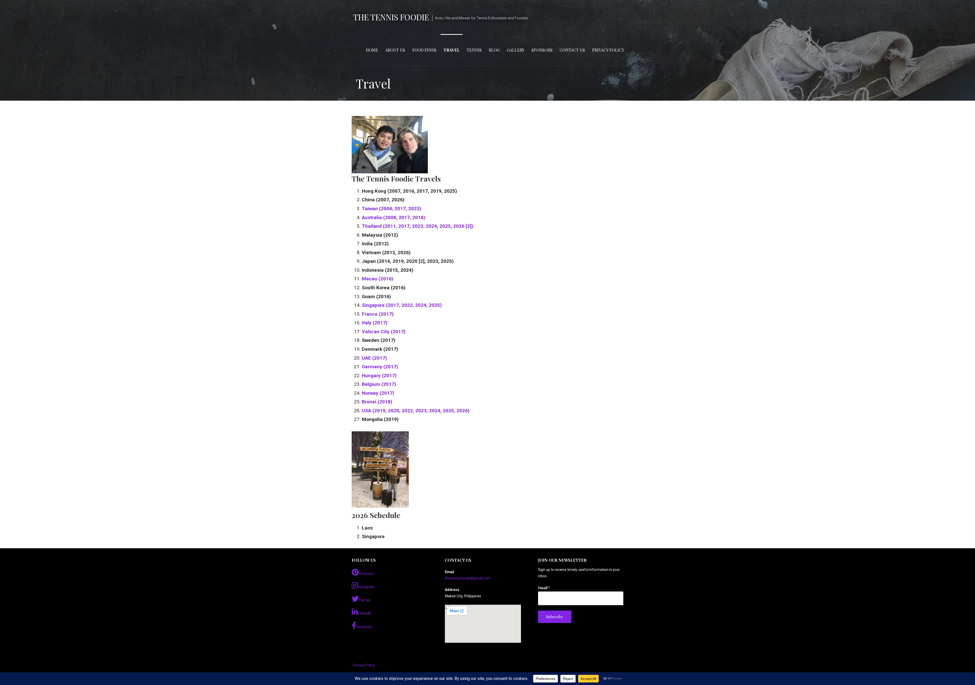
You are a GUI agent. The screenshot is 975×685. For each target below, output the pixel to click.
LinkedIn (364, 613)
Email (544, 587)
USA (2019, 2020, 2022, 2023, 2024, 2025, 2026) (415, 411)
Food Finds (424, 50)
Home (372, 50)
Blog (494, 50)
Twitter (364, 600)
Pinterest (366, 574)
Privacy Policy (608, 50)
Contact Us (572, 50)
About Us (395, 50)
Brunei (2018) (377, 402)
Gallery (515, 50)
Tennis (474, 50)
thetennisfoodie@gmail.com (468, 578)
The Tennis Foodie (391, 16)
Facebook (364, 627)
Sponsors (541, 50)
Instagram (366, 587)
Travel (452, 50)
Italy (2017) (374, 323)
